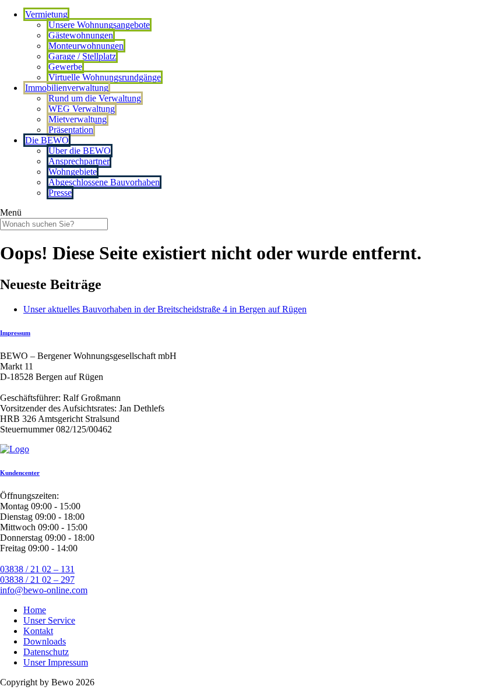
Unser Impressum (55, 662)
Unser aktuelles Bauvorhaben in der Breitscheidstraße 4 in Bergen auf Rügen (165, 309)
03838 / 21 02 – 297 (37, 580)
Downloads (44, 641)
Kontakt (38, 631)
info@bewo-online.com (43, 590)
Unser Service (49, 620)
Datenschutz (46, 652)
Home (34, 610)
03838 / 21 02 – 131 (37, 569)
